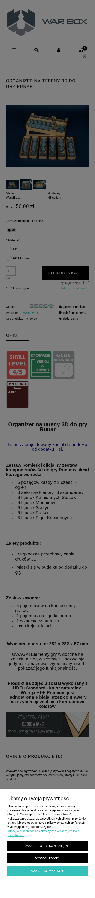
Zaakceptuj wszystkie (47, 870)
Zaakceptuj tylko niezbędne (47, 845)
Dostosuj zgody (47, 858)
